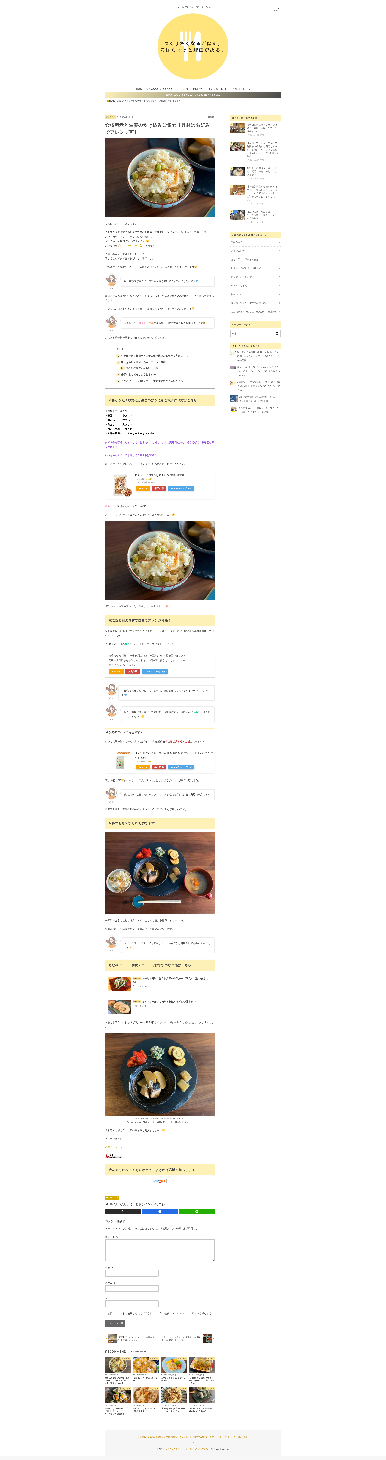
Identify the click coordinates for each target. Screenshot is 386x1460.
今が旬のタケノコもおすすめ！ (140, 368)
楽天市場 (159, 488)
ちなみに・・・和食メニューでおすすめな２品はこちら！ (151, 381)
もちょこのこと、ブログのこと (160, 89)
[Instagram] (249, 89)
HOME (139, 89)
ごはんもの (110, 117)
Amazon (142, 488)
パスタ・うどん (239, 285)
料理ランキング (113, 1147)
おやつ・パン (238, 294)
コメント (111, 1237)
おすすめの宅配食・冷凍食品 (246, 268)
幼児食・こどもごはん (242, 277)
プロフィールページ (128, 245)
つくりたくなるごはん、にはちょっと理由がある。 (187, 1449)
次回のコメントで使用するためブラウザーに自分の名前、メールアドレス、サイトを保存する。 (161, 1313)
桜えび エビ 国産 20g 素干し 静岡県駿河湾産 (159, 475)
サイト (108, 1298)
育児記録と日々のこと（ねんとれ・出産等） (254, 311)
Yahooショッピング (181, 488)
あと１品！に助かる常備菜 (245, 259)
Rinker (148, 479)
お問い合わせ (239, 89)
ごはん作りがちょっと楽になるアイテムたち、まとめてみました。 (193, 95)
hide (122, 349)
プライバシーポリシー (219, 89)
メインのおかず (239, 251)
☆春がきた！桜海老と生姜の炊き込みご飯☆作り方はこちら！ (154, 355)
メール (110, 1282)
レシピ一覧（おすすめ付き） (191, 89)
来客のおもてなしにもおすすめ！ (138, 374)
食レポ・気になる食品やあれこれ (248, 303)
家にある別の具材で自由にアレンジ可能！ (143, 362)
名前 (109, 1267)
